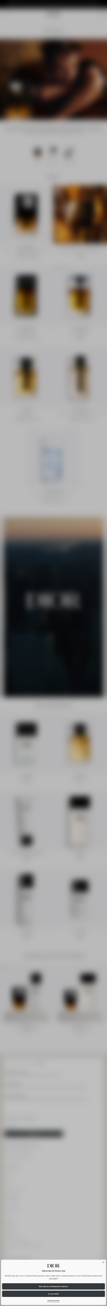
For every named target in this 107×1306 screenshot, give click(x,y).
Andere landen (53, 1301)
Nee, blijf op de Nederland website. (53, 1286)
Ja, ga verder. (53, 1294)
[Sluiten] (103, 1262)
